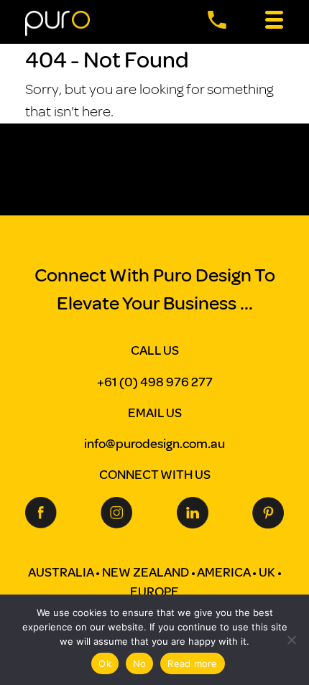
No (140, 663)
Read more (192, 663)
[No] (291, 640)
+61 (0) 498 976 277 (155, 382)
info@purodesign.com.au (154, 444)
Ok (104, 663)
